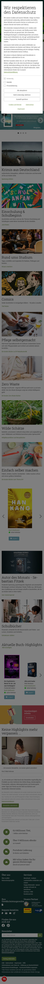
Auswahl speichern (22, 99)
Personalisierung (12, 86)
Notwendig (10, 78)
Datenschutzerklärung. (11, 72)
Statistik (9, 82)
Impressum (21, 109)
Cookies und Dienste (15, 105)
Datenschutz (30, 105)
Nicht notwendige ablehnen (22, 95)
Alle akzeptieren (22, 90)
